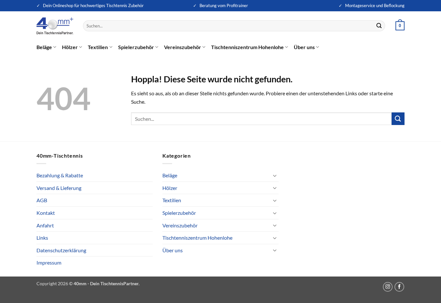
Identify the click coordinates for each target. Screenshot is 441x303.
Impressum (48, 262)
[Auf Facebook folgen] (399, 287)
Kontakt (45, 213)
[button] (400, 26)
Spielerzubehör (136, 47)
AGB (41, 200)
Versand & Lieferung (58, 188)
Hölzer (70, 47)
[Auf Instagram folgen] (388, 287)
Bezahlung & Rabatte (59, 175)
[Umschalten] (275, 175)
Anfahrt (45, 225)
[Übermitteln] (379, 25)
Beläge (44, 47)
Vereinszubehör (182, 47)
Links (42, 238)
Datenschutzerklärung (61, 250)
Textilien (98, 47)
